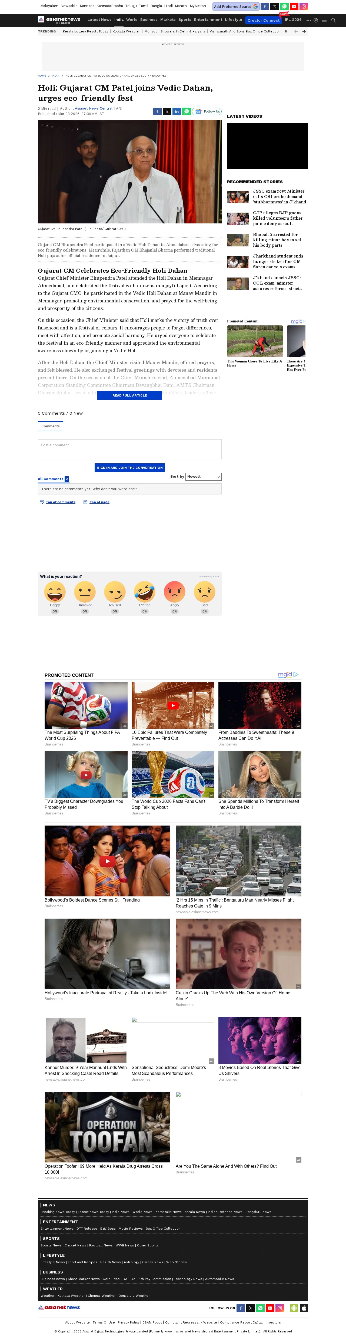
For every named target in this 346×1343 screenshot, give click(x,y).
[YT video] (294, 6)
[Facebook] (265, 6)
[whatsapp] (284, 6)
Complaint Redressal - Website (191, 1322)
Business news (53, 1279)
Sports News (51, 1245)
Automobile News (219, 1279)
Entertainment (208, 19)
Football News (101, 1245)
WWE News (125, 1245)
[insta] (304, 6)
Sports (184, 19)
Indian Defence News (225, 1212)
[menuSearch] (333, 20)
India (119, 19)
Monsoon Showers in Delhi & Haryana (175, 31)
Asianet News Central (93, 108)
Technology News (188, 1279)
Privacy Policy (128, 1322)
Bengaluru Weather (134, 1296)
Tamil (143, 6)
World (132, 19)
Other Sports (147, 1245)
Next (304, 31)
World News (142, 1212)
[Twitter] (274, 6)
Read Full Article (129, 395)
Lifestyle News (53, 1262)
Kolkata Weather (126, 31)
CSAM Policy (152, 1322)
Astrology (131, 1262)
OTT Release (86, 1228)
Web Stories (176, 1262)
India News (120, 1212)
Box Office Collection (163, 1228)
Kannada (87, 6)
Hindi (168, 6)
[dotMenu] (309, 20)
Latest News (100, 19)
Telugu (131, 6)
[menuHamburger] (324, 20)
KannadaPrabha (110, 6)
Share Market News (84, 1279)
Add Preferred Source (232, 7)
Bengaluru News (258, 1212)
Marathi (181, 6)
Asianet (59, 1307)
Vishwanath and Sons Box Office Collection (245, 31)
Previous (296, 31)
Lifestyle (233, 19)
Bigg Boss (108, 1228)
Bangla (156, 6)
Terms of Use (104, 1322)
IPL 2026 (293, 19)
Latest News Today (93, 1212)
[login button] (317, 20)
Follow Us (212, 111)
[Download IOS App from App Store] (304, 1308)
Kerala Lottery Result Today (85, 31)
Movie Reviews (131, 1228)
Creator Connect (264, 20)
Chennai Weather (102, 1296)
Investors (273, 1322)
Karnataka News (168, 1212)
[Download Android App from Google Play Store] (294, 1308)
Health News (110, 1262)
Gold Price (111, 1279)
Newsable (69, 6)
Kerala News (195, 1212)
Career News (152, 1262)
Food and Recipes (82, 1262)
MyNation (198, 6)
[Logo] (61, 20)
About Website (77, 1322)
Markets (168, 19)
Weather (48, 1296)
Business (149, 19)
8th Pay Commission (154, 1279)
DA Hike (129, 1279)
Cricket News (75, 1245)
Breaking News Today (58, 1212)
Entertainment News (57, 1228)
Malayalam (49, 6)
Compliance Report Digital (241, 1322)
